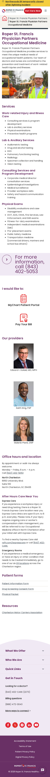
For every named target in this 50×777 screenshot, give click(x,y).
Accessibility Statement (25, 741)
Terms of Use (25, 746)
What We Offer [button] (15, 651)
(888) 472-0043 (13, 704)
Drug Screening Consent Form (18, 588)
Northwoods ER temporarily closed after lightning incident (24, 3)
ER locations (22, 563)
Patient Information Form (15, 583)
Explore (46, 11)
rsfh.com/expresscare (14, 542)
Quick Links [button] (13, 669)
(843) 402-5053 (15, 473)
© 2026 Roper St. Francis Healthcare (25, 771)
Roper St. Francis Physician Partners (28, 18)
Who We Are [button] (13, 660)
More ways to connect (17, 710)
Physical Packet (10, 594)
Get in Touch (14, 678)
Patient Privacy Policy (25, 751)
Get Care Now (33, 11)
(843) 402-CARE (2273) (17, 692)
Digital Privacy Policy (25, 757)
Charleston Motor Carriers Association (22, 612)
